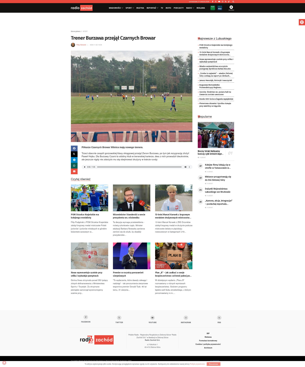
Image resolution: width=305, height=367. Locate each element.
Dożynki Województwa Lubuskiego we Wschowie (217, 190)
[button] (302, 22)
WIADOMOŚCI (115, 8)
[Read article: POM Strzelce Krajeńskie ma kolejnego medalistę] (89, 198)
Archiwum (208, 347)
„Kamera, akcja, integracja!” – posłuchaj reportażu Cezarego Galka (218, 202)
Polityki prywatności (197, 364)
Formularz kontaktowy (208, 340)
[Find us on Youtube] (152, 318)
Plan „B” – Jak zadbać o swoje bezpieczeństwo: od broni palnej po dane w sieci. (172, 274)
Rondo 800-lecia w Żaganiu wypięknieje (216, 99)
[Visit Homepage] (85, 8)
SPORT (129, 8)
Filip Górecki (81, 45)
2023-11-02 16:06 (96, 45)
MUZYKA (140, 8)
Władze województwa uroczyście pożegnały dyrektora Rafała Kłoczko (215, 67)
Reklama (208, 337)
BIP (208, 333)
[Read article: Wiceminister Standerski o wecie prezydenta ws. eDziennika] (131, 198)
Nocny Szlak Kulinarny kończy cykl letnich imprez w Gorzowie (211, 153)
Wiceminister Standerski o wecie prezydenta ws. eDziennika (129, 216)
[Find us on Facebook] (212, 1)
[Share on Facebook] (74, 148)
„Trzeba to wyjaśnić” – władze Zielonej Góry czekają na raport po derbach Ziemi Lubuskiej (216, 74)
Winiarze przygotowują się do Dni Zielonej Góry (218, 178)
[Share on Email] (74, 171)
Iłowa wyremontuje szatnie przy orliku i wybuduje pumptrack (86, 274)
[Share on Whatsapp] (74, 166)
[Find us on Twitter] (216, 1)
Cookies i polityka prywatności (208, 344)
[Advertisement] (152, 21)
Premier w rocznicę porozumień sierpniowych (128, 274)
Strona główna (75, 31)
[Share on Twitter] (74, 154)
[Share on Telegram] (74, 160)
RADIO (189, 8)
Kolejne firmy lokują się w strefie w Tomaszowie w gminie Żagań (217, 166)
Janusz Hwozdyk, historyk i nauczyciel (215, 80)
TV (162, 8)
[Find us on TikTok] (228, 1)
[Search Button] (233, 1)
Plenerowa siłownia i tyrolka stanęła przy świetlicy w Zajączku (215, 104)
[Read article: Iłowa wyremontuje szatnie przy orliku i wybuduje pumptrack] (89, 256)
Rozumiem (213, 364)
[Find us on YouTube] (219, 1)
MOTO (168, 8)
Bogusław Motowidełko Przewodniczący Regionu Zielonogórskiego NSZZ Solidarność (214, 86)
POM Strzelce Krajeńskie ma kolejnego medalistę (85, 216)
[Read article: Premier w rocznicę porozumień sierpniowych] (131, 256)
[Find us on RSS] (225, 1)
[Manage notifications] (4, 363)
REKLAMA (201, 8)
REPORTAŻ (151, 8)
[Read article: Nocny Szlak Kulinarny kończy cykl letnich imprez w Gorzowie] (216, 135)
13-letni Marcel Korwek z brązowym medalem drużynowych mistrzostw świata (172, 216)
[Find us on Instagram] (222, 1)
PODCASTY (179, 8)
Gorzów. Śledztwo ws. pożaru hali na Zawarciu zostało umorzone (215, 93)
